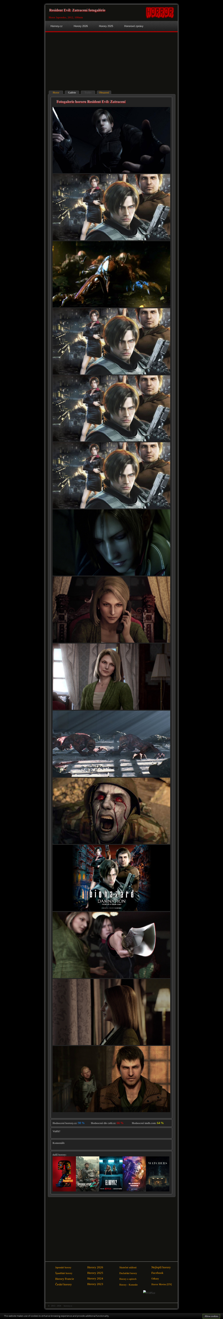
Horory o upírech (127, 1279)
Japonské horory (63, 1267)
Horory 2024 (95, 1278)
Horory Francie (64, 1278)
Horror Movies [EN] (161, 1284)
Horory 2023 (95, 1284)
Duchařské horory (128, 1273)
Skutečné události (128, 1267)
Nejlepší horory (161, 1267)
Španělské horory (63, 1273)
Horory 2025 (95, 1273)
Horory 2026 (95, 1267)
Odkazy (155, 1278)
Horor (56, 92)
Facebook (157, 1273)
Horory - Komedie (128, 1284)
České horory (63, 1284)
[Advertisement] (78, 61)
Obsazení (104, 92)
